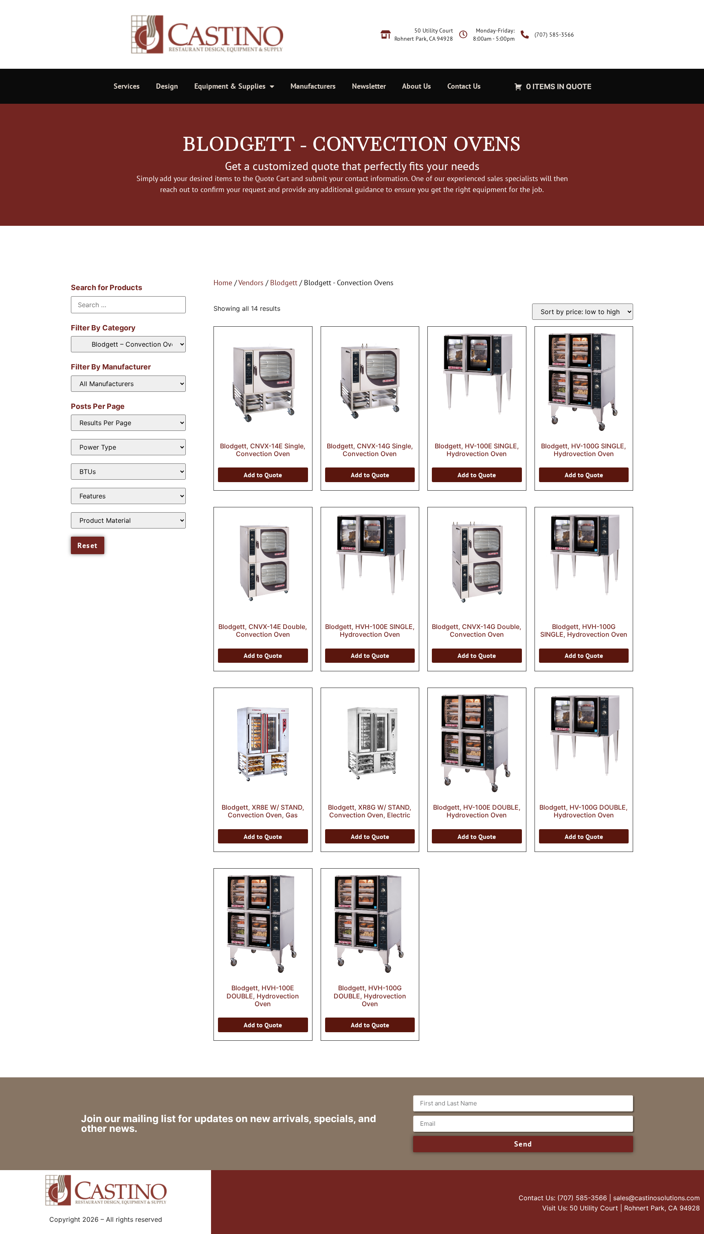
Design (167, 86)
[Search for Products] (128, 304)
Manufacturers (313, 86)
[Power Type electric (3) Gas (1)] (128, 447)
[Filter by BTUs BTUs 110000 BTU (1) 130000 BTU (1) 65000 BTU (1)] (128, 471)
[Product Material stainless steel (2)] (128, 520)
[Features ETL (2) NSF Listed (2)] (128, 496)
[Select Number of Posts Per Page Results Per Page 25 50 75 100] (128, 423)
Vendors (251, 282)
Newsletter (369, 86)
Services (127, 86)
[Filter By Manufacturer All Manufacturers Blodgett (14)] (128, 384)
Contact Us (464, 86)
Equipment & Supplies (230, 86)
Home (222, 282)
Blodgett (283, 282)
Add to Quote (263, 475)
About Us (416, 86)
